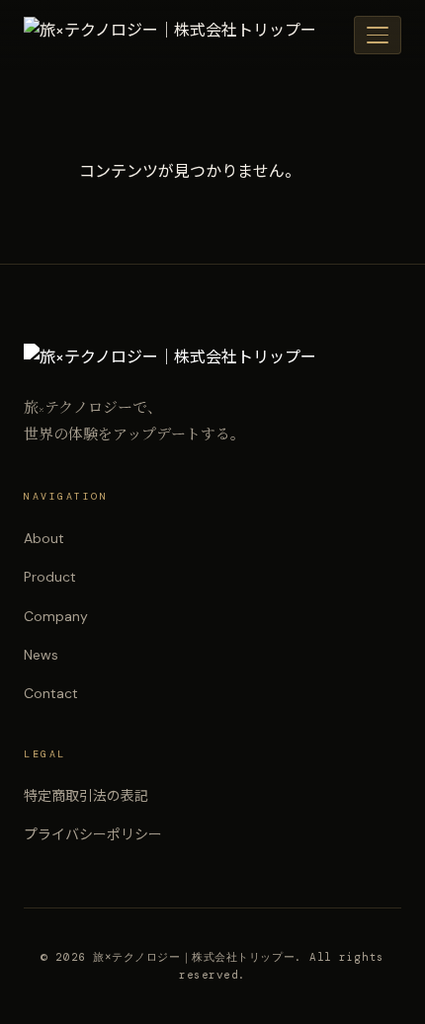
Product (50, 577)
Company (56, 616)
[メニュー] (377, 35)
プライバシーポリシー (93, 834)
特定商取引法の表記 (86, 796)
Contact (51, 693)
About (44, 538)
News (41, 655)
